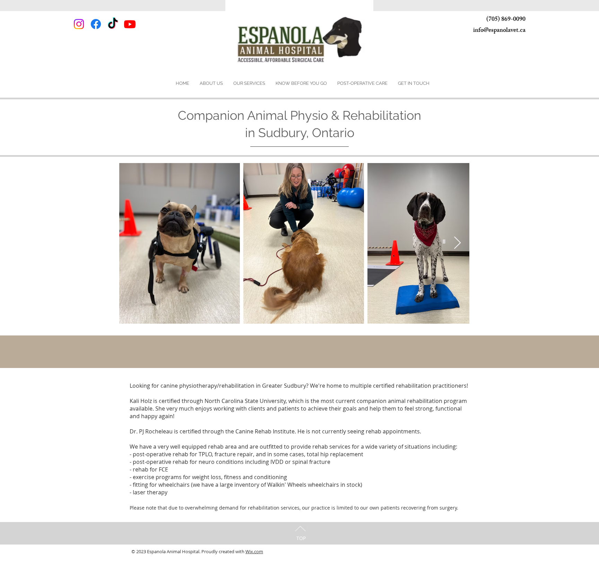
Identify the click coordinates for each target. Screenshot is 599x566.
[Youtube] (130, 24)
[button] (211, 83)
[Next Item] (457, 243)
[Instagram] (79, 24)
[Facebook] (96, 24)
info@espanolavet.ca (499, 30)
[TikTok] (113, 24)
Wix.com (254, 551)
